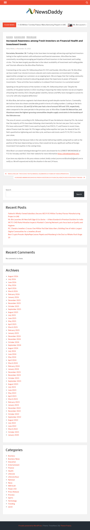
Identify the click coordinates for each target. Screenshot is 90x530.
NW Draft (12, 486)
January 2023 (13, 405)
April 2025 (12, 324)
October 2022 (13, 414)
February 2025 (14, 330)
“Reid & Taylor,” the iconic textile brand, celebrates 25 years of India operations (38, 174)
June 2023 (12, 390)
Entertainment (13, 465)
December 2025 (14, 300)
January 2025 (13, 333)
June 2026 (12, 282)
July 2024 (12, 351)
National (11, 480)
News (10, 483)
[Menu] (5, 2)
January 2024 (13, 369)
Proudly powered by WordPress (30, 526)
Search (8, 190)
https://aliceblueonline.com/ (68, 154)
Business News (19, 37)
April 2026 (12, 288)
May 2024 (12, 357)
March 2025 (13, 327)
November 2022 (14, 411)
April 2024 (12, 360)
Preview (11, 495)
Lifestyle (11, 474)
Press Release (31, 37)
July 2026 (12, 279)
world (10, 507)
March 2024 (13, 363)
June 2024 (12, 354)
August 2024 (13, 348)
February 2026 (14, 294)
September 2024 (14, 345)
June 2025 (12, 318)
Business (9, 37)
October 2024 (13, 342)
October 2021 (13, 432)
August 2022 (13, 420)
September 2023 (14, 381)
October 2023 (13, 378)
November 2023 (14, 375)
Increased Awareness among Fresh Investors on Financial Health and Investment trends (48, 177)
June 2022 (12, 426)
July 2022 (12, 423)
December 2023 (14, 372)
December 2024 (14, 336)
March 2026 (13, 291)
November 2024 (14, 339)
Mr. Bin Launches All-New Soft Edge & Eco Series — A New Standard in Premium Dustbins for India (45, 219)
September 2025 (14, 309)
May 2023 (12, 393)
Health (10, 471)
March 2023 (13, 399)
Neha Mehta (10, 49)
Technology (12, 501)
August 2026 (13, 276)
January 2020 (13, 435)
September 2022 (14, 417)
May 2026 (12, 285)
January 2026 (13, 297)
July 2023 (12, 387)
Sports (10, 498)
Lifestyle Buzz (13, 477)
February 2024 (14, 366)
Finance (11, 468)
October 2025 (13, 306)
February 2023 (14, 402)
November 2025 (14, 303)
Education (12, 462)
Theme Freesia (66, 526)
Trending (11, 504)
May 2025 (12, 321)
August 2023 (13, 384)
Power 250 (12, 489)
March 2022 (13, 429)
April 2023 (12, 396)
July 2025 (12, 315)
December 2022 (14, 408)
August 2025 (13, 312)
